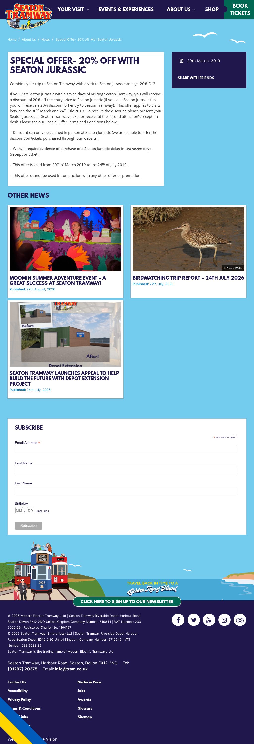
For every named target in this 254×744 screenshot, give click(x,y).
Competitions (19, 725)
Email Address (27, 442)
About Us (178, 9)
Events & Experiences (112, 9)
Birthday (21, 503)
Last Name (23, 483)
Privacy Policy (19, 699)
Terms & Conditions (24, 708)
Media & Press (89, 682)
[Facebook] (178, 620)
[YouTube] (209, 620)
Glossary (85, 708)
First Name (23, 463)
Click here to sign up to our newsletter (127, 601)
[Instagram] (224, 620)
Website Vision (43, 739)
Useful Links (18, 716)
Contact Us (17, 682)
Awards (84, 699)
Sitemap (85, 716)
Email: (65, 668)
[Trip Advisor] (240, 620)
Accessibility (18, 690)
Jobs (81, 690)
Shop (208, 9)
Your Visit (71, 9)
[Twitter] (194, 620)
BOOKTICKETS (240, 9)
